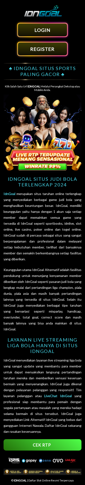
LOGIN (42, 30)
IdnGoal (9, 194)
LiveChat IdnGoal (58, 396)
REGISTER (42, 49)
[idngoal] (42, 16)
